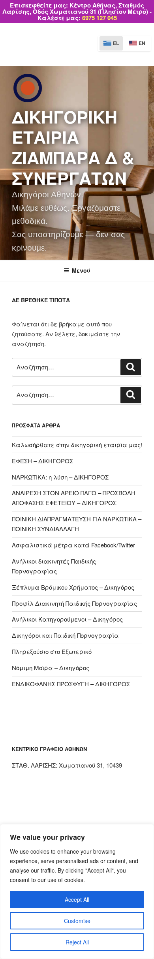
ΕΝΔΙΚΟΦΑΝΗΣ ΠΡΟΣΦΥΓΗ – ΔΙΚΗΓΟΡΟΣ (71, 684)
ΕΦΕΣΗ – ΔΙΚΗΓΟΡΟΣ (42, 461)
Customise (77, 921)
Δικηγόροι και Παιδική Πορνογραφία (65, 635)
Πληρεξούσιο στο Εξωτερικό (52, 651)
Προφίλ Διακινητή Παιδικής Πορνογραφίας (74, 603)
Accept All (77, 899)
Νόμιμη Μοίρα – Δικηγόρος (50, 667)
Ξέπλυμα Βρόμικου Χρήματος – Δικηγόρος (73, 587)
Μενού (81, 270)
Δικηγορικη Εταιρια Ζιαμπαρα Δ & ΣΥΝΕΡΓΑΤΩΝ (73, 147)
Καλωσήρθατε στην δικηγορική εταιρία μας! (77, 444)
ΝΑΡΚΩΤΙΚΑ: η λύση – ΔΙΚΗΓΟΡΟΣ (60, 477)
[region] (77, 891)
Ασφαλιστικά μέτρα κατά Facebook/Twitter (73, 545)
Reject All (77, 942)
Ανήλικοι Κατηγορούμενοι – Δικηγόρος (67, 619)
